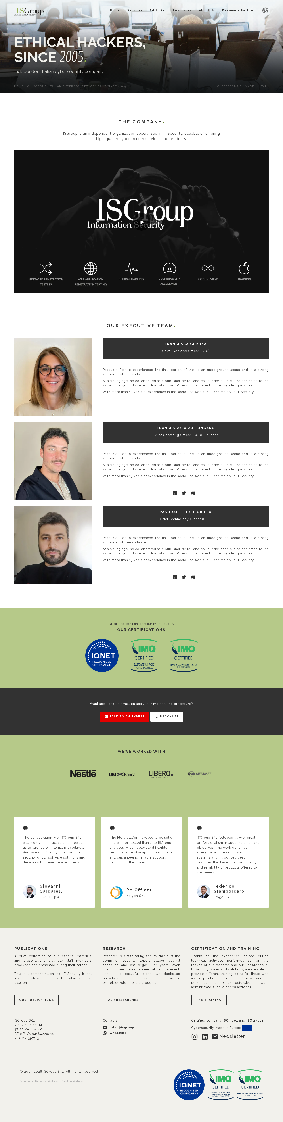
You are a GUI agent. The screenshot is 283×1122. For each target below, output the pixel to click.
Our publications (36, 999)
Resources (182, 10)
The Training (209, 999)
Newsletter (231, 1036)
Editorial (158, 10)
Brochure (169, 716)
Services (135, 10)
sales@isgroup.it (123, 1027)
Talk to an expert (126, 716)
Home (115, 10)
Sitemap (27, 1081)
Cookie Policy (71, 1081)
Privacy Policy (47, 1081)
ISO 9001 (230, 1020)
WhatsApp (118, 1032)
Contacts (110, 1020)
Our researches (123, 999)
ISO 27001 (255, 1020)
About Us (207, 10)
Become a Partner (238, 10)
